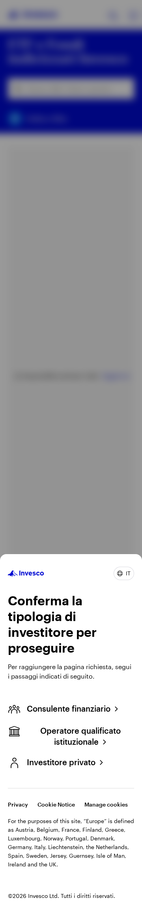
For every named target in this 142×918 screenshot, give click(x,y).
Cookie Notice (56, 804)
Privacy (18, 804)
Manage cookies (106, 804)
